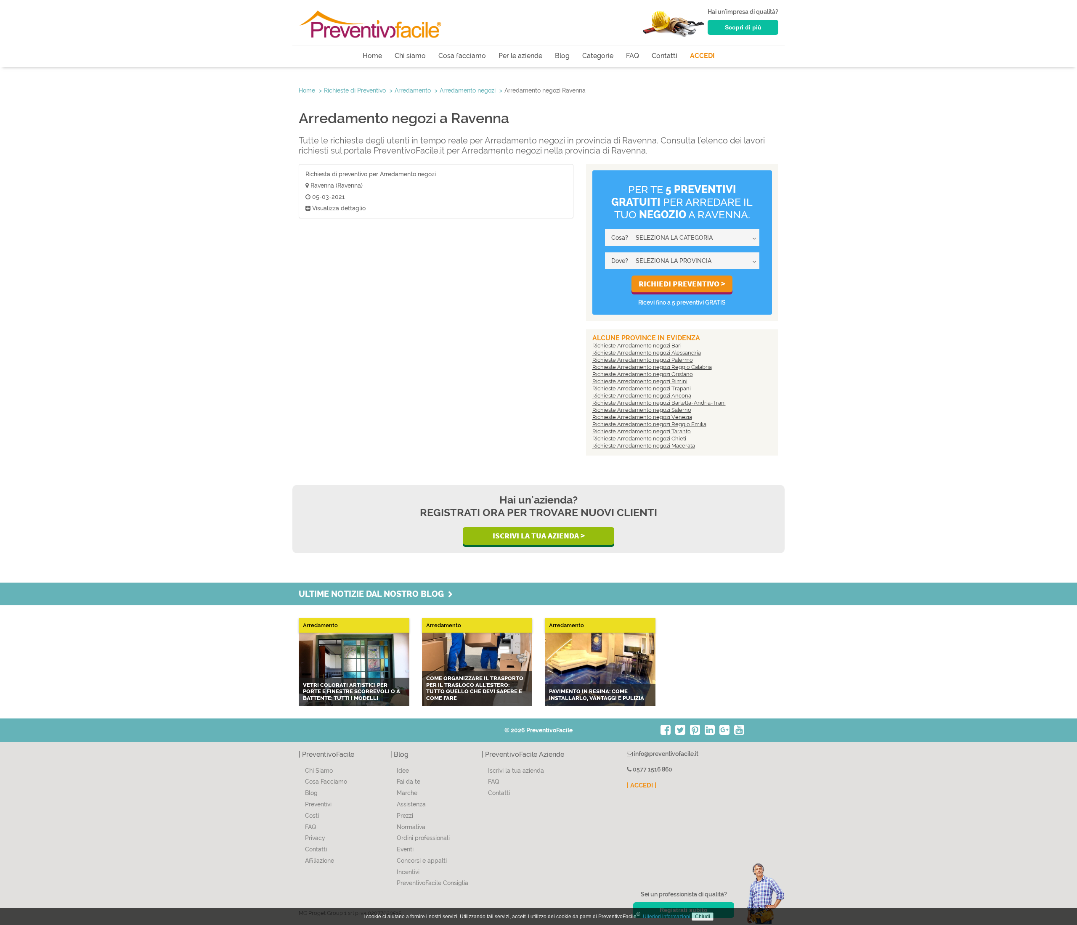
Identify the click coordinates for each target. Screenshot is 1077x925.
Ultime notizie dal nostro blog (373, 594)
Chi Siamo (319, 770)
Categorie (597, 56)
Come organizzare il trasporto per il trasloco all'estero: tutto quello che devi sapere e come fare (474, 688)
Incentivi (408, 872)
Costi (312, 815)
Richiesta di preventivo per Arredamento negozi (370, 174)
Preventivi (318, 804)
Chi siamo (410, 56)
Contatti (664, 56)
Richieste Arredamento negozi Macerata (643, 446)
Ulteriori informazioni (666, 917)
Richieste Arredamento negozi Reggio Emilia (649, 424)
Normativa (411, 827)
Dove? (619, 260)
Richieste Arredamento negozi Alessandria (646, 353)
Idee (403, 770)
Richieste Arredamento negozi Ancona (641, 395)
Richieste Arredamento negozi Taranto (641, 431)
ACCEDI (702, 56)
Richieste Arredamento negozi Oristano (642, 374)
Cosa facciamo (462, 56)
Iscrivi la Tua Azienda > (539, 535)
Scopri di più (743, 27)
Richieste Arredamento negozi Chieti (639, 438)
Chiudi (702, 917)
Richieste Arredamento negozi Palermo (642, 360)
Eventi (405, 849)
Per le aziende (520, 56)
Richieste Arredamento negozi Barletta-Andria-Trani (659, 403)
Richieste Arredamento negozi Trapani (641, 388)
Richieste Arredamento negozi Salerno (641, 410)
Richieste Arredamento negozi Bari (637, 345)
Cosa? (619, 237)
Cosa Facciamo (326, 781)
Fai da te (408, 781)
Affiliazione (319, 860)
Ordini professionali (423, 838)
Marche (407, 793)
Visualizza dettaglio (338, 208)
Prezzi (405, 815)
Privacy (315, 838)
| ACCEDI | (641, 785)
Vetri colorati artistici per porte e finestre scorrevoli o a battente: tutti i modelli (351, 691)
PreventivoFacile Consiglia (432, 883)
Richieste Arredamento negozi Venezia (642, 417)
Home (372, 56)
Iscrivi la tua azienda (516, 770)
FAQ (632, 56)
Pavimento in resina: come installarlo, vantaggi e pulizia (596, 694)
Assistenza (411, 804)
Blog (562, 56)
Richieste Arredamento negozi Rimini (639, 381)
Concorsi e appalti (422, 860)
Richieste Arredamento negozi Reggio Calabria (652, 367)
